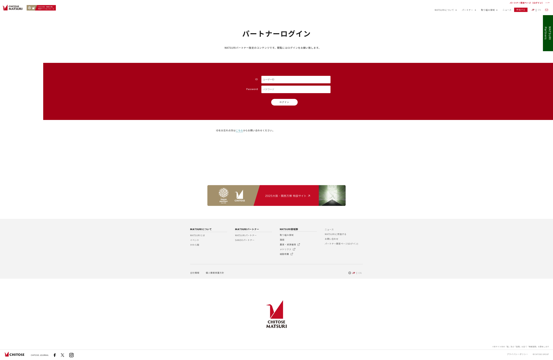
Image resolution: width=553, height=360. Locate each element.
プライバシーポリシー (517, 354)
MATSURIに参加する (335, 234)
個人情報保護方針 (215, 272)
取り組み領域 (286, 234)
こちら (239, 130)
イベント (194, 239)
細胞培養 (285, 253)
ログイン (284, 102)
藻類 (282, 239)
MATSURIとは (197, 235)
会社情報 (194, 272)
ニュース (329, 229)
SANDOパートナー (245, 239)
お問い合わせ (331, 238)
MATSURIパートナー (246, 235)
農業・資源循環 (288, 244)
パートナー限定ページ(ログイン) (341, 243)
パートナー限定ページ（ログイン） (527, 2)
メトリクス (286, 249)
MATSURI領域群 (289, 229)
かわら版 (194, 244)
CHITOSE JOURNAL (40, 355)
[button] (445, 11)
